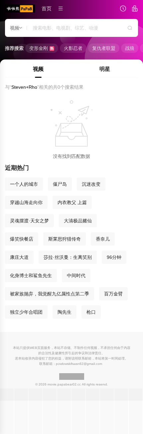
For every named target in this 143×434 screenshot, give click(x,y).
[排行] (134, 9)
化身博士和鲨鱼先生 (31, 275)
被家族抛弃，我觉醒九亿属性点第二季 (49, 293)
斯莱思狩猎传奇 (64, 239)
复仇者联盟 (103, 48)
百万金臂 (113, 293)
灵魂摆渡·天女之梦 (29, 220)
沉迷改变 (91, 184)
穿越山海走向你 (26, 202)
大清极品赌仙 (78, 220)
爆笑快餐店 (21, 239)
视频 (38, 69)
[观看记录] (123, 9)
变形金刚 (41, 48)
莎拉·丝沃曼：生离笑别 (68, 257)
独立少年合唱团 (26, 312)
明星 (104, 69)
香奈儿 (103, 239)
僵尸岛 (60, 184)
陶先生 (65, 312)
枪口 (91, 312)
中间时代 (76, 275)
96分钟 (114, 257)
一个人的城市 (24, 184)
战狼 (129, 48)
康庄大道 (19, 257)
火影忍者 (73, 48)
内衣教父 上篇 (72, 202)
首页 (47, 8)
